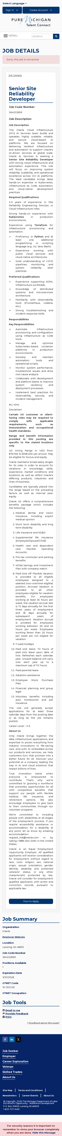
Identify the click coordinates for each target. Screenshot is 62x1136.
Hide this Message (44, 1132)
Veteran (7, 1066)
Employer (9, 1056)
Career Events (30, 1095)
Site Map (7, 1090)
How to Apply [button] (31, 901)
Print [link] (8, 1016)
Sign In (10, 10)
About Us (8, 1077)
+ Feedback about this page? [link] (43, 1023)
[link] (31, 20)
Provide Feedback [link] (16, 1013)
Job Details (15, 75)
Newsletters (10, 1095)
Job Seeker (10, 1051)
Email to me (12, 1010)
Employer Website (13, 937)
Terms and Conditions (30, 1090)
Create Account (39, 10)
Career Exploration (15, 1061)
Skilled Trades (12, 1072)
